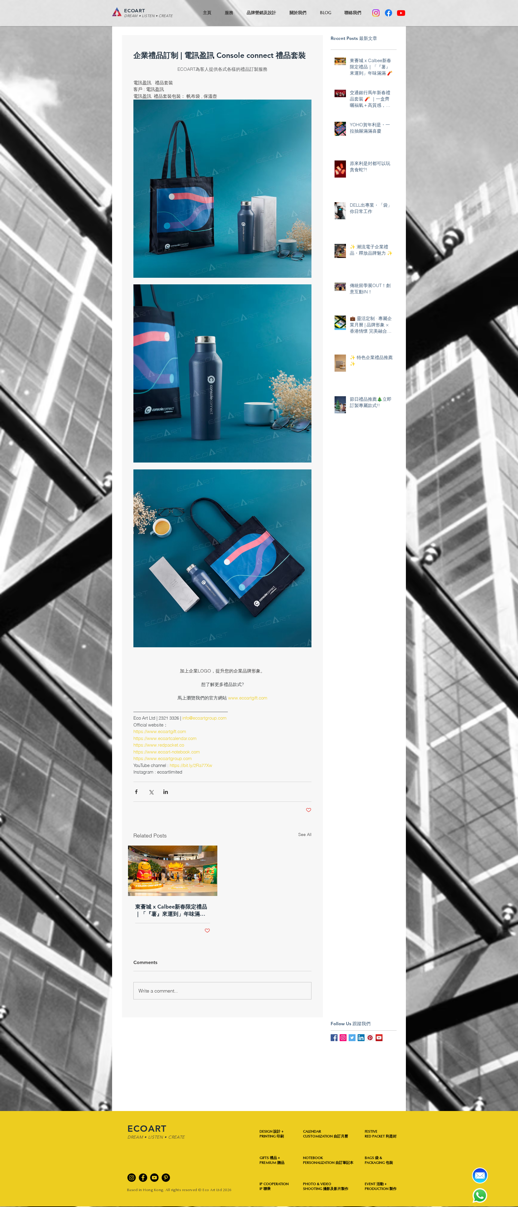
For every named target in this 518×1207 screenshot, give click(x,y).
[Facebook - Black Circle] (143, 1177)
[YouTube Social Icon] (379, 1037)
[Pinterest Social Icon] (370, 1037)
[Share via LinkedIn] (165, 792)
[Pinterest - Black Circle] (166, 1177)
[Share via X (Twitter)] (151, 792)
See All (304, 834)
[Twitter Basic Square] (352, 1037)
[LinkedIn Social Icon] (361, 1037)
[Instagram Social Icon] (343, 1037)
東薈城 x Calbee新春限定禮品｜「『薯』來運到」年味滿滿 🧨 (171, 910)
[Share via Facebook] (136, 792)
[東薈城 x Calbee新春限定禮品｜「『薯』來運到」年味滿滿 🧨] (172, 871)
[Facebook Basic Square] (334, 1037)
